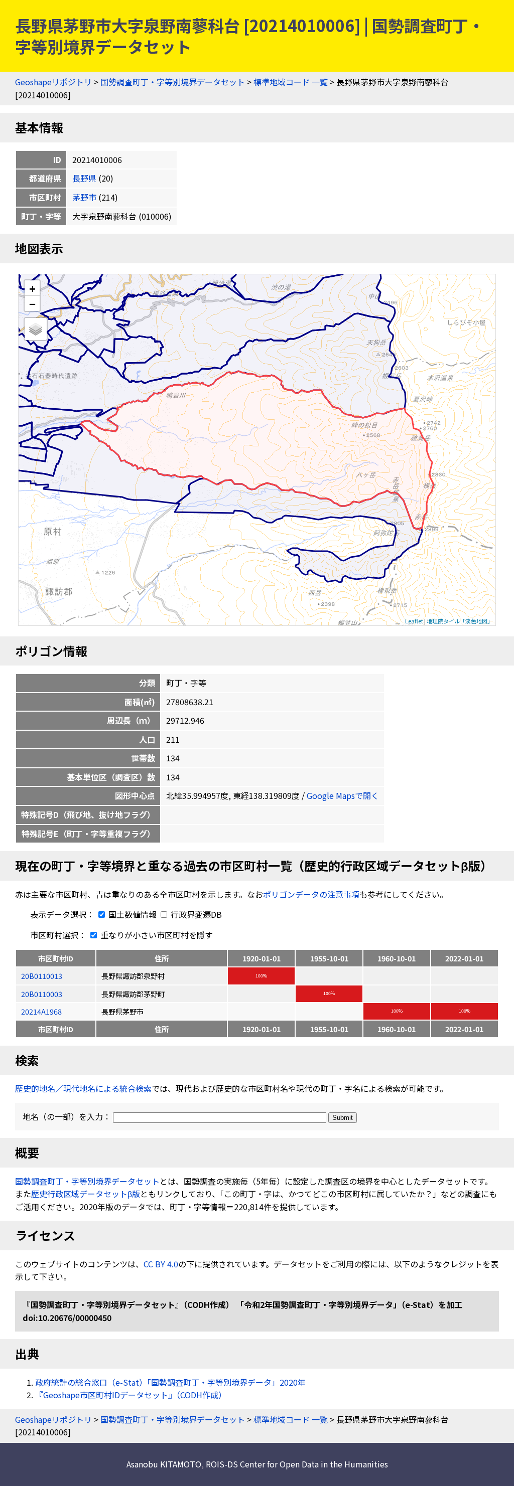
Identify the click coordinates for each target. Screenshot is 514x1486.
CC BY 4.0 (161, 1264)
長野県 (84, 178)
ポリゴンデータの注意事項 (311, 894)
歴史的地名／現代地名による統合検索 (83, 1088)
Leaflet (414, 621)
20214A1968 (41, 1011)
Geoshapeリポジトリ (53, 82)
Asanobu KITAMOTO (163, 1464)
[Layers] (36, 329)
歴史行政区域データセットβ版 (85, 1194)
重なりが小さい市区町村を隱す (155, 935)
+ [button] (32, 288)
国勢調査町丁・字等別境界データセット (172, 82)
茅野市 (84, 197)
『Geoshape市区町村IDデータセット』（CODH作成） (130, 1395)
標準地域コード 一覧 (290, 82)
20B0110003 (41, 993)
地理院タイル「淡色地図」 (460, 621)
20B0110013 (41, 975)
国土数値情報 (132, 914)
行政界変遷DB (195, 914)
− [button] (32, 303)
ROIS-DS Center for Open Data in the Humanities (297, 1464)
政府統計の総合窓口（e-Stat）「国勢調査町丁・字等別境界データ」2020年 (170, 1382)
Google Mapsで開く (343, 795)
